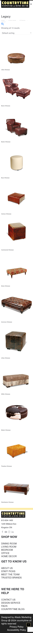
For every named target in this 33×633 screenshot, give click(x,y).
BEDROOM (7, 549)
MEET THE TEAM (10, 574)
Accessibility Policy (16, 629)
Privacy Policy (16, 626)
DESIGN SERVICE (10, 602)
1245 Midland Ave (8, 523)
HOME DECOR (9, 556)
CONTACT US (8, 599)
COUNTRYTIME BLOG (13, 609)
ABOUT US (7, 568)
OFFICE (5, 553)
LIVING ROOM (8, 546)
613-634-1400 (7, 520)
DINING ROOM (9, 543)
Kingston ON (6, 527)
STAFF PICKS (8, 571)
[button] (31, 4)
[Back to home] (15, 4)
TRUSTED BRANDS (11, 577)
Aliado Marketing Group (16, 618)
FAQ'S (4, 605)
